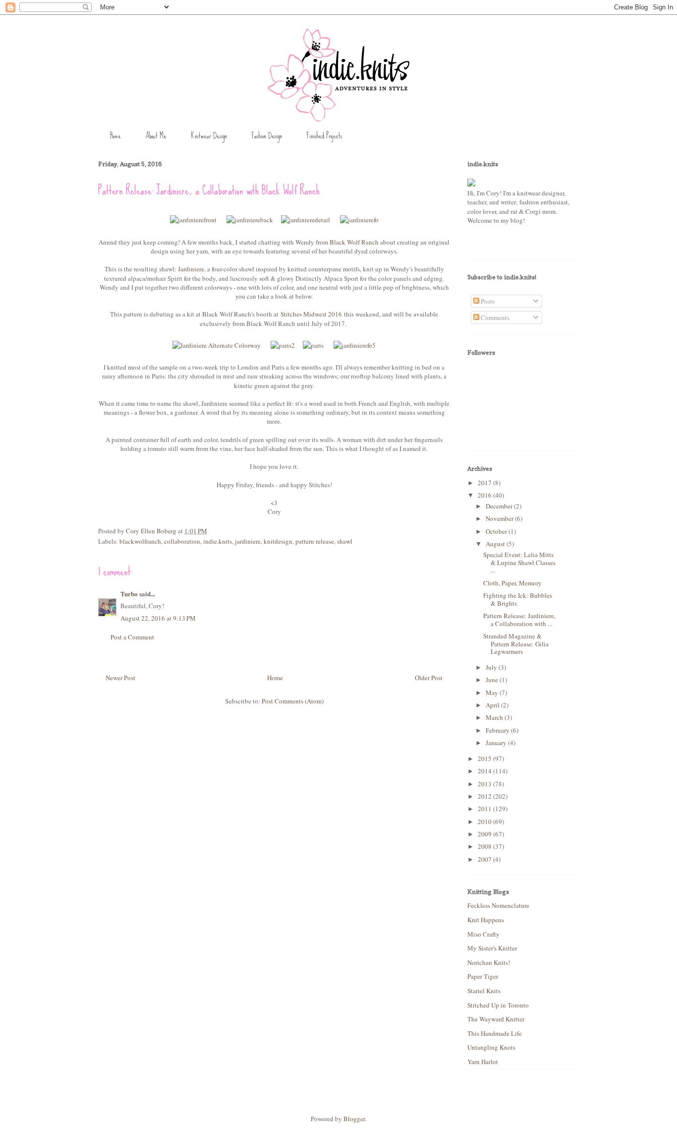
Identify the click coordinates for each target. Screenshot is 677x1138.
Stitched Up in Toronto (498, 1005)
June (493, 679)
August (496, 543)
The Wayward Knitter (495, 1018)
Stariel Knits (484, 990)
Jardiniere (191, 268)
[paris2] (283, 345)
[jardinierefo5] (355, 345)
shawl (344, 541)
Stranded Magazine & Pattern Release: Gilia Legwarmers (516, 644)
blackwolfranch (140, 541)
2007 (485, 859)
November (500, 518)
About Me (156, 135)
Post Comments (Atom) (293, 700)
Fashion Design (266, 135)
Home (115, 135)
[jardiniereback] (250, 219)
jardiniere (248, 541)
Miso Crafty (483, 934)
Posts (487, 301)
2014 (485, 770)
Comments (494, 317)
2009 (485, 833)
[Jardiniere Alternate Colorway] (217, 345)
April (493, 704)
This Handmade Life (494, 1033)
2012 (485, 796)
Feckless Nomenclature (498, 905)
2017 (485, 482)
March (495, 717)
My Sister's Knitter (492, 948)
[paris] (313, 345)
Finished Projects (324, 135)
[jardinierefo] (359, 219)
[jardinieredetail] (305, 219)
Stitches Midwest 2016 (311, 314)
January (497, 742)
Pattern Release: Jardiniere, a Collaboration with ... (519, 619)
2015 (485, 758)
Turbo (129, 593)
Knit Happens (485, 919)
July (492, 667)
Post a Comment (132, 636)
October (497, 531)
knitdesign (278, 541)
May (493, 692)
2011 (485, 808)
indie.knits (217, 541)
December (500, 506)
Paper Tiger (482, 976)
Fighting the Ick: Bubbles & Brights (517, 599)
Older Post (429, 677)
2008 (485, 846)
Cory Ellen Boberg (152, 530)
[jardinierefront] (193, 219)
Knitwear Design (209, 135)
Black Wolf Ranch (354, 242)
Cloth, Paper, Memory (512, 582)
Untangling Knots (491, 1047)
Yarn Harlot (482, 1061)
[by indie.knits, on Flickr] (471, 184)
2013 (485, 783)
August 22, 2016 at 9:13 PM (158, 618)
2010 (485, 821)
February (498, 730)
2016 (485, 495)
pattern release (314, 541)
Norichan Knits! (488, 962)
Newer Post (120, 677)
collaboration (182, 541)
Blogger (354, 1118)
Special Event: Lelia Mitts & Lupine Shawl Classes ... (519, 562)
